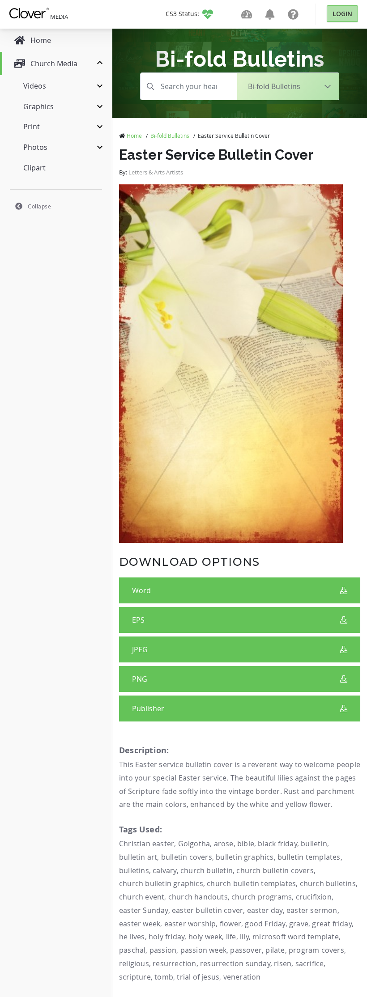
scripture (135, 977)
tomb (163, 977)
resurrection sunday (235, 963)
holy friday (166, 937)
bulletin (314, 844)
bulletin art (138, 857)
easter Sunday (143, 910)
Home (134, 135)
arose (224, 844)
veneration (242, 977)
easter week (139, 924)
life (231, 937)
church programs (261, 897)
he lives (132, 937)
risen (282, 963)
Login (342, 13)
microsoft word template (295, 937)
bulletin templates (309, 857)
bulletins (134, 870)
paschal (132, 950)
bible (245, 844)
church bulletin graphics (161, 883)
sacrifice (309, 963)
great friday (331, 924)
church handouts (198, 897)
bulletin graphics (244, 857)
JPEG (140, 649)
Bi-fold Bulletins (169, 135)
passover (246, 950)
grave (298, 924)
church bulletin (206, 870)
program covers (316, 950)
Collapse (39, 206)
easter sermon (311, 910)
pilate (275, 950)
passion (162, 950)
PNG (139, 679)
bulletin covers (186, 857)
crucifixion (314, 897)
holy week (205, 937)
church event (141, 897)
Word (141, 590)
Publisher (148, 708)
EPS (138, 620)
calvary (164, 870)
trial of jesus (198, 977)
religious (134, 963)
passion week (203, 950)
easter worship (190, 924)
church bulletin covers (274, 870)
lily (244, 937)
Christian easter (146, 844)
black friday (277, 844)
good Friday (265, 924)
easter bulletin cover (207, 910)
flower (230, 924)
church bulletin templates (251, 883)
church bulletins (328, 883)
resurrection (174, 963)
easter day (265, 910)
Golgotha (194, 844)
